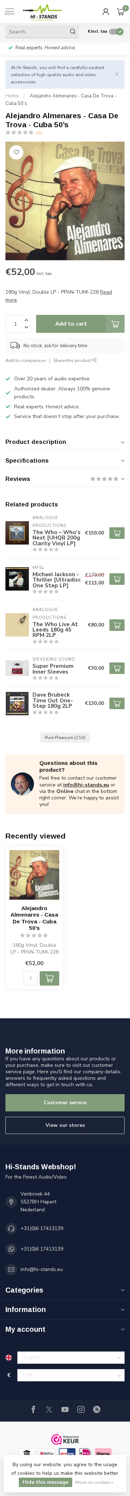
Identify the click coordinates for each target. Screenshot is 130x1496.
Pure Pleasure (65, 737)
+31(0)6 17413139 (42, 1228)
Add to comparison (25, 360)
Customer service (65, 1102)
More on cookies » (94, 1482)
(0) (39, 133)
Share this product (72, 360)
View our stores (65, 1125)
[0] (121, 11)
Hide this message (45, 1482)
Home (12, 96)
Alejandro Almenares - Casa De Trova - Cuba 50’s (34, 918)
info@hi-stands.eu (86, 784)
